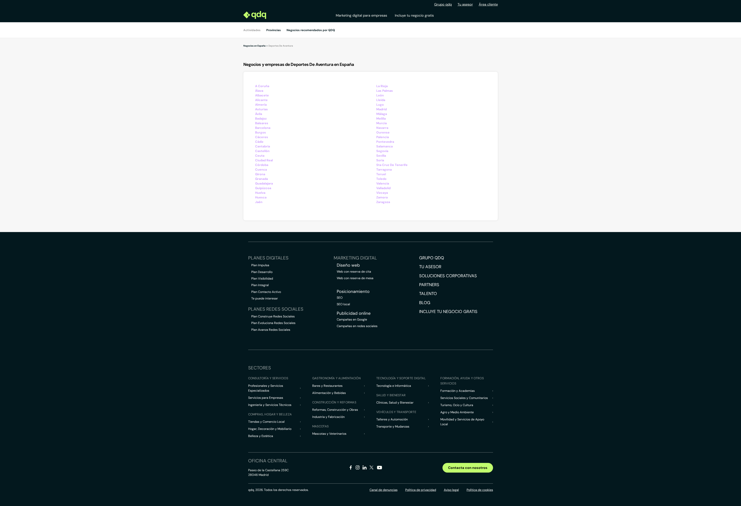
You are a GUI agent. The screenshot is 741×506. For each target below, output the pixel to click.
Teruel (381, 174)
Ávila (258, 114)
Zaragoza (383, 202)
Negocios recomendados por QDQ (311, 30)
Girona (260, 174)
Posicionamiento (353, 291)
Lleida (380, 100)
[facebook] (351, 468)
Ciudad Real (264, 160)
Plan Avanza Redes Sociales (270, 330)
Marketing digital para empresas (361, 15)
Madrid (381, 109)
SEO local (343, 304)
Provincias (273, 30)
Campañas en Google (352, 319)
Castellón (262, 151)
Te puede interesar (264, 298)
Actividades (252, 30)
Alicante (261, 100)
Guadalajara (264, 183)
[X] (372, 468)
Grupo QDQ (431, 258)
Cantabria (262, 146)
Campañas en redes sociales (357, 326)
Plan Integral (260, 285)
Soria (380, 160)
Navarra (382, 128)
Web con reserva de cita (354, 272)
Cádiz (259, 142)
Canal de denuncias (384, 490)
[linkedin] (365, 468)
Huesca (260, 197)
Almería (261, 105)
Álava (259, 91)
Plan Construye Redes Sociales (273, 316)
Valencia (382, 183)
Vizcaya (382, 193)
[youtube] (379, 469)
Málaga (381, 114)
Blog (424, 302)
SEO (340, 298)
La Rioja (382, 86)
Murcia (381, 123)
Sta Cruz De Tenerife (392, 165)
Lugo (380, 105)
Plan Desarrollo (261, 272)
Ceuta (259, 156)
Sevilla (381, 156)
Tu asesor (465, 4)
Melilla (381, 119)
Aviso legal (451, 490)
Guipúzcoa (263, 188)
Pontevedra (385, 142)
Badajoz (261, 119)
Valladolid (383, 188)
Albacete (262, 95)
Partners (429, 284)
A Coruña (262, 86)
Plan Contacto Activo (266, 292)
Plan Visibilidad (262, 278)
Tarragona (384, 170)
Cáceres (261, 137)
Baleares (261, 123)
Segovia (382, 151)
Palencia (382, 137)
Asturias (261, 109)
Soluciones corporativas (448, 276)
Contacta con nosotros (467, 467)
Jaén (258, 202)
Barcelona (262, 128)
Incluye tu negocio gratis (414, 15)
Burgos (260, 132)
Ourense (383, 132)
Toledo (381, 179)
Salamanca (384, 146)
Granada (261, 179)
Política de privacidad (420, 490)
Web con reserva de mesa (355, 278)
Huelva (260, 193)
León (380, 95)
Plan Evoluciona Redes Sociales (273, 323)
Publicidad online (354, 313)
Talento (428, 293)
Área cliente (488, 4)
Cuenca (261, 170)
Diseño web (348, 265)
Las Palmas (384, 91)
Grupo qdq (443, 4)
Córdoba (261, 165)
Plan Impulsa (260, 265)
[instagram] (358, 468)
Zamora (382, 197)
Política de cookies (480, 490)
